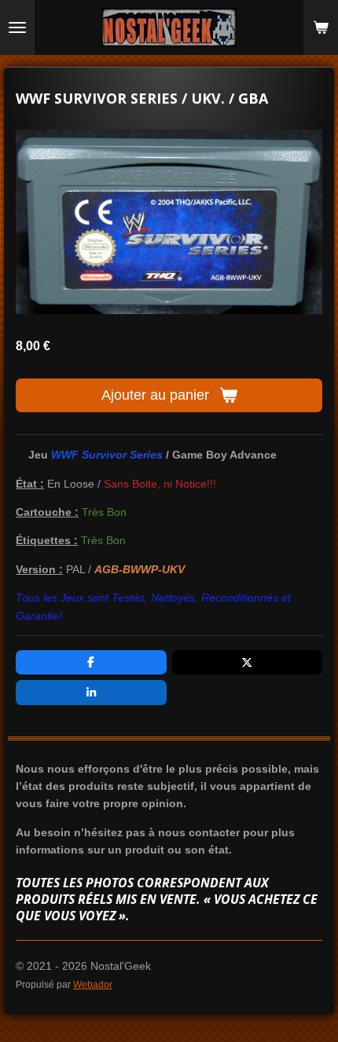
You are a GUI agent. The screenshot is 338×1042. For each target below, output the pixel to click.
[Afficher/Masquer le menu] (17, 27)
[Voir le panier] (320, 27)
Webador (92, 984)
